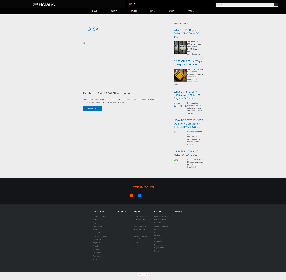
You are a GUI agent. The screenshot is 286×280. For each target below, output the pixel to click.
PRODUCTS (98, 212)
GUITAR (114, 11)
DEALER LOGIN (182, 212)
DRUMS (134, 11)
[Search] (276, 4)
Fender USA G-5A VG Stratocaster (106, 93)
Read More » (92, 108)
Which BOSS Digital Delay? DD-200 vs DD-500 (187, 33)
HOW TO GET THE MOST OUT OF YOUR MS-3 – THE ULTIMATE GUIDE (188, 123)
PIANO (153, 11)
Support (137, 212)
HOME (94, 11)
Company (158, 212)
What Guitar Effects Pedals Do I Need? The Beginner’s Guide (187, 95)
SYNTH (172, 11)
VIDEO (191, 11)
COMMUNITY (120, 212)
